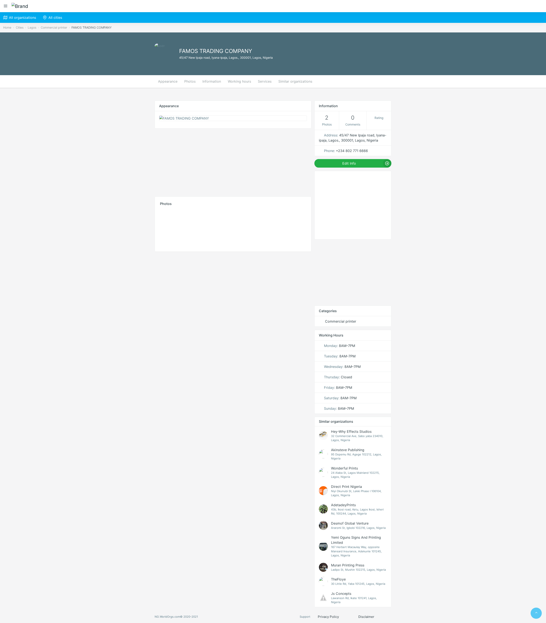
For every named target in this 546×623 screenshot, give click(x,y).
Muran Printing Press (347, 565)
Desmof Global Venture (350, 523)
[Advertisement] (233, 161)
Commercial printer (54, 27)
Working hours (239, 81)
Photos (190, 81)
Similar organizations (295, 81)
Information (211, 81)
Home (7, 27)
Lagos (32, 27)
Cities (19, 27)
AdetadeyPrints (343, 505)
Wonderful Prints (344, 468)
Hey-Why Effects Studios (351, 431)
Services (265, 81)
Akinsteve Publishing (347, 450)
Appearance (167, 81)
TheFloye (338, 579)
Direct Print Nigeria (346, 486)
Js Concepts (341, 593)
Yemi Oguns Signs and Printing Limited (356, 540)
